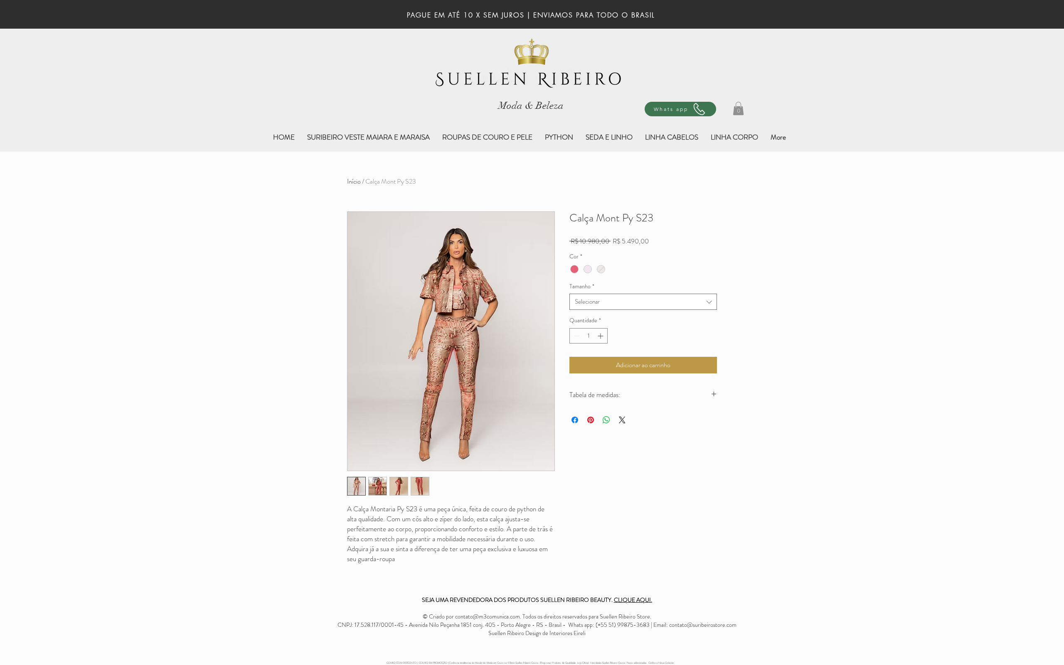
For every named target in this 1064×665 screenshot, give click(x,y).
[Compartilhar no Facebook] (575, 420)
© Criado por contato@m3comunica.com (471, 616)
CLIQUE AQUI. (633, 600)
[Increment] (601, 336)
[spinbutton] (588, 336)
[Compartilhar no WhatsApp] (606, 420)
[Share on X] (622, 420)
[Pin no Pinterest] (591, 420)
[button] (738, 108)
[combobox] (643, 302)
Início (354, 181)
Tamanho (581, 286)
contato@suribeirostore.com (702, 625)
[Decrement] (576, 336)
